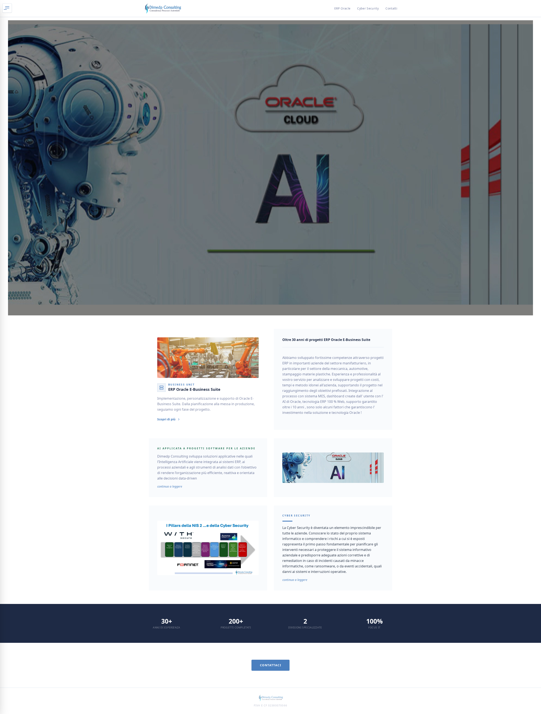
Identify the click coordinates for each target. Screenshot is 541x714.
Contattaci (270, 665)
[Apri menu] (7, 8)
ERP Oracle (342, 8)
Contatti (391, 8)
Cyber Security (368, 8)
